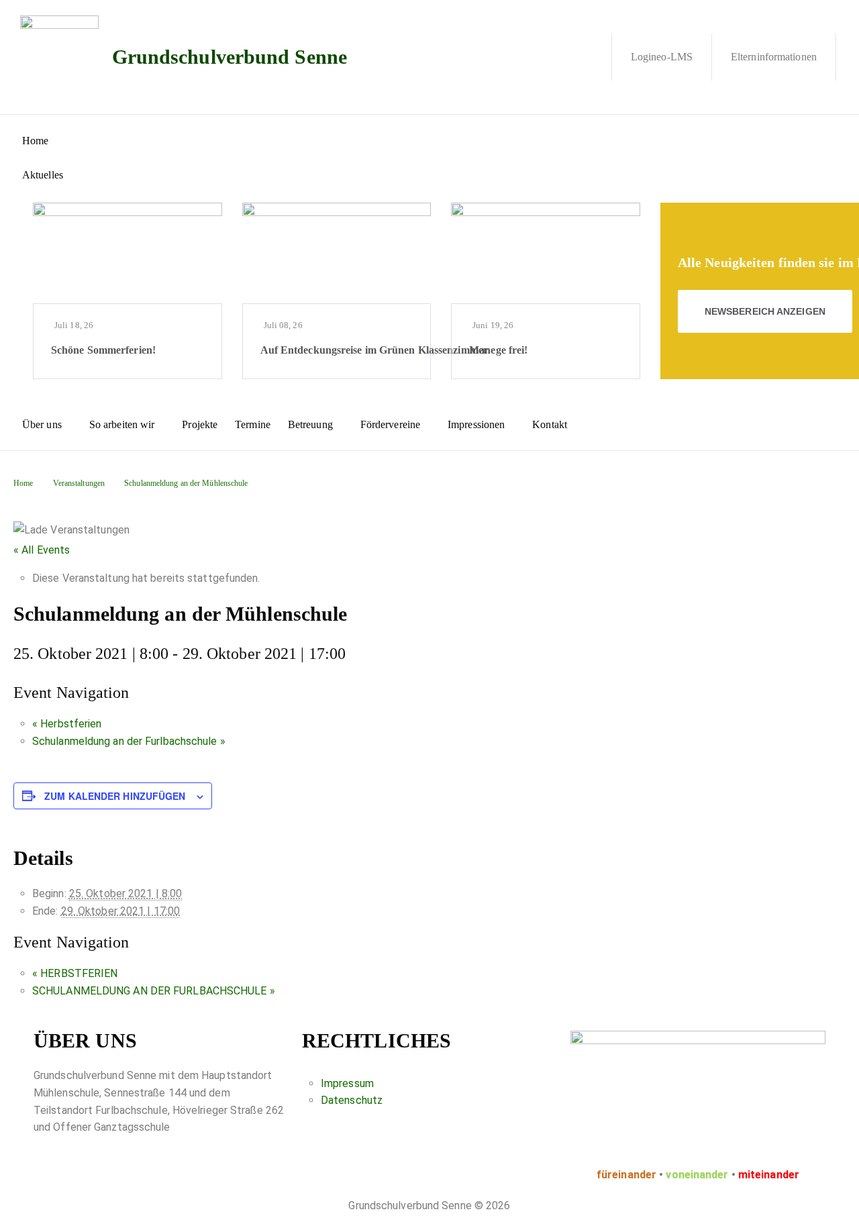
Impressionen (476, 424)
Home (35, 140)
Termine (252, 424)
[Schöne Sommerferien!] (127, 253)
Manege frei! (498, 350)
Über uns (42, 424)
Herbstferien (66, 723)
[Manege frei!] (545, 253)
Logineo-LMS (662, 56)
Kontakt (549, 424)
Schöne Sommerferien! (103, 350)
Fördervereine (390, 424)
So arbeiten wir (122, 424)
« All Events (41, 550)
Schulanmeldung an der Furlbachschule (128, 741)
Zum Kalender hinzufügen (114, 796)
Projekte (199, 424)
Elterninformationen (774, 56)
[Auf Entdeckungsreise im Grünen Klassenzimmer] (337, 253)
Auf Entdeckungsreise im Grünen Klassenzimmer (374, 350)
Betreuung (310, 424)
